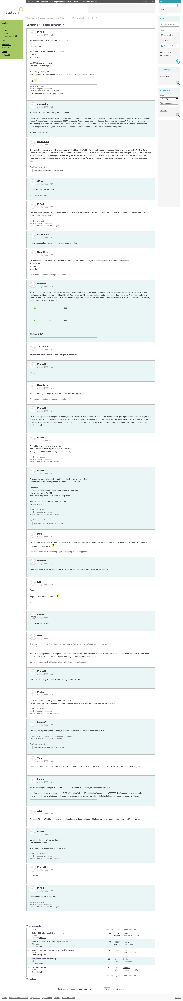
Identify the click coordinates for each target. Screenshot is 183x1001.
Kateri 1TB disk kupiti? (42, 933)
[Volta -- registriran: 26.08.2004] (33, 759)
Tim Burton (43, 346)
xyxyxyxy (126, 933)
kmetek (40, 614)
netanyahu (42, 104)
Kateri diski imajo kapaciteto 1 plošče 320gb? (53, 950)
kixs (39, 581)
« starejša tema (62, 989)
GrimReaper (36, 944)
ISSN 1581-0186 (68, 997)
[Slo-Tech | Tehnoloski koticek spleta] (15, 11)
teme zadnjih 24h (11, 36)
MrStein (41, 32)
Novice (5, 23)
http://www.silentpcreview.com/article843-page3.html (50, 495)
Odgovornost (35, 997)
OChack (41, 181)
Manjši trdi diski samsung (44, 958)
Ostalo (4, 51)
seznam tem (164, 76)
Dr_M (125, 950)
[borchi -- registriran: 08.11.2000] (33, 780)
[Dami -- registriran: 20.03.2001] (33, 535)
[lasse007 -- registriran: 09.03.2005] (33, 724)
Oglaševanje (47, 997)
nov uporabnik (165, 52)
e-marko (126, 942)
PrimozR (41, 283)
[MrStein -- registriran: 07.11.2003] (33, 33)
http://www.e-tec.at (50, 793)
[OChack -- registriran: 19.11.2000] (33, 182)
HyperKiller (43, 252)
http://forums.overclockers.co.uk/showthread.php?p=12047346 (54, 490)
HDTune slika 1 (36, 504)
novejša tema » (119, 989)
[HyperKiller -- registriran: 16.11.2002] (33, 253)
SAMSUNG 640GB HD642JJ (45, 941)
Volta (39, 758)
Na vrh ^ (178, 997)
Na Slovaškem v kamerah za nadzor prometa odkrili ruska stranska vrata (63, 1)
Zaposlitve (6, 44)
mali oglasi (8, 33)
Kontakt (57, 997)
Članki (4, 40)
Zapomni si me (168, 35)
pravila (7, 54)
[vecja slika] (48, 308)
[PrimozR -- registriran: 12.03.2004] (33, 285)
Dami (39, 533)
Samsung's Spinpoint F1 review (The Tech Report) (49, 112)
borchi (40, 779)
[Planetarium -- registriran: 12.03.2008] (33, 143)
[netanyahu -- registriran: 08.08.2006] (33, 105)
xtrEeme (34, 935)
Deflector (126, 967)
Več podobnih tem (33, 979)
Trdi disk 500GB (39, 967)
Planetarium (43, 141)
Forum (4, 30)
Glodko (125, 959)
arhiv (6, 26)
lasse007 (41, 722)
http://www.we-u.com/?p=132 (41, 493)
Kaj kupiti (42, 937)
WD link (33, 266)
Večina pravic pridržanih (18, 997)
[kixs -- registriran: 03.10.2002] (33, 583)
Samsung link (35, 263)
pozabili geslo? (166, 55)
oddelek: (74, 989)
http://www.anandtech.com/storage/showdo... (47, 243)
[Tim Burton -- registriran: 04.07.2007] (33, 348)
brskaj (6, 47)
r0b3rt (34, 970)
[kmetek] (33, 616)
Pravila (4, 997)
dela (33, 961)
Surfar (34, 952)
